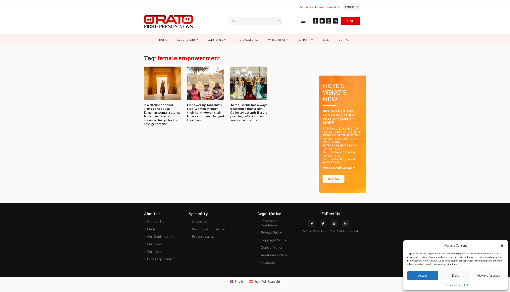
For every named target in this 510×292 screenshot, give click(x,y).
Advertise (199, 222)
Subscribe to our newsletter (320, 7)
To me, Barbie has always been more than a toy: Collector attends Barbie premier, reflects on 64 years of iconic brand (248, 112)
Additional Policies (275, 255)
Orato (309, 231)
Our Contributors (160, 237)
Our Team (154, 252)
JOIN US (333, 178)
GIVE (350, 21)
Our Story (154, 244)
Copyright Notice (274, 240)
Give (326, 39)
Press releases (203, 237)
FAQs (151, 229)
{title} (465, 284)
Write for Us (276, 39)
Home (163, 39)
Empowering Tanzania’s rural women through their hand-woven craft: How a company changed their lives (205, 112)
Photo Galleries (247, 39)
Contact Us (155, 222)
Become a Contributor (208, 229)
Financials (268, 262)
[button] (502, 245)
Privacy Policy (452, 284)
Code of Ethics (271, 248)
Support (304, 39)
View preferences (488, 275)
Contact (345, 39)
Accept (422, 275)
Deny (455, 275)
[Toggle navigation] (303, 21)
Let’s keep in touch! (161, 259)
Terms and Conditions (269, 223)
